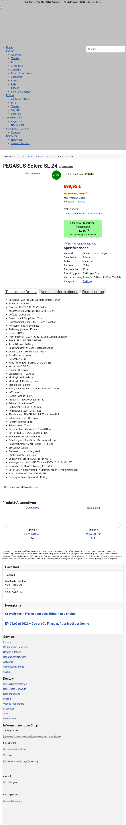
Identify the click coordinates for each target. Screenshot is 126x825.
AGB (5, 713)
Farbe (67, 261)
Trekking (87, 281)
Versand (68, 253)
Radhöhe (68, 265)
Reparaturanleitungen (14, 656)
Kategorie (69, 281)
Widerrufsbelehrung (13, 703)
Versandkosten (77, 197)
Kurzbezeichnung (73, 277)
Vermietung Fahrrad (13, 666)
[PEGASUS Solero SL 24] (32, 173)
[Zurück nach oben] (122, 821)
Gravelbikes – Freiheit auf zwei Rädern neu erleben (40, 614)
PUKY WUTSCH (32, 533)
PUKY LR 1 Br (93, 533)
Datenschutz (10, 718)
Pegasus (80, 201)
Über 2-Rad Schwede (14, 689)
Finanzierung (93, 292)
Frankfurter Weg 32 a (34, 2)
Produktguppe (71, 273)
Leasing (7, 642)
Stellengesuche (11, 693)
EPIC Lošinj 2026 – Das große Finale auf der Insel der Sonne (47, 623)
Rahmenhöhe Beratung (15, 647)
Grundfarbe (70, 257)
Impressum (9, 708)
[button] (6, 525)
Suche (6, 671)
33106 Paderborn (54, 2)
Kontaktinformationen (15, 684)
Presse (7, 698)
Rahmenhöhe (71, 269)
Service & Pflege (12, 652)
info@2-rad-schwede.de (90, 2)
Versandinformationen (59, 292)
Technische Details (21, 292)
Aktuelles (8, 661)
